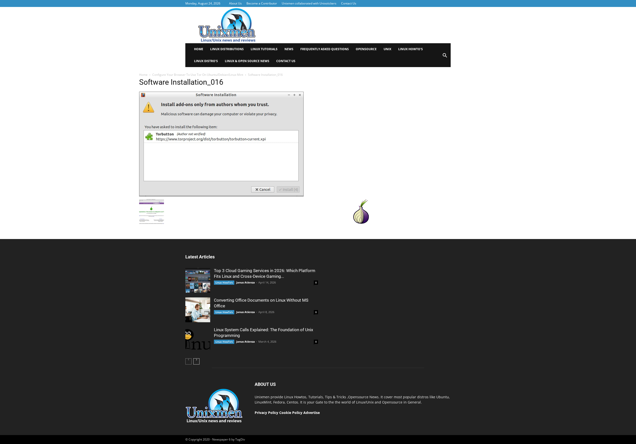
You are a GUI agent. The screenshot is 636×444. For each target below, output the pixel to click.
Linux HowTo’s (410, 49)
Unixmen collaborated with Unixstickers (309, 3)
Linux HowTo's (224, 282)
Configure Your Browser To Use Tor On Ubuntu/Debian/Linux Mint (197, 75)
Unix (387, 49)
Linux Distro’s (206, 61)
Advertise (311, 412)
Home (198, 49)
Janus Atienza (245, 282)
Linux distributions (227, 49)
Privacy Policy (266, 412)
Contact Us (348, 3)
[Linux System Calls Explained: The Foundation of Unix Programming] (197, 339)
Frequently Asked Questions (324, 49)
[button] (445, 57)
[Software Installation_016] (221, 195)
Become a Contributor (261, 3)
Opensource (366, 49)
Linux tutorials (264, 49)
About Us (235, 3)
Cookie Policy (291, 412)
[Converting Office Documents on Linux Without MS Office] (197, 309)
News (288, 49)
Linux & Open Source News (247, 61)
